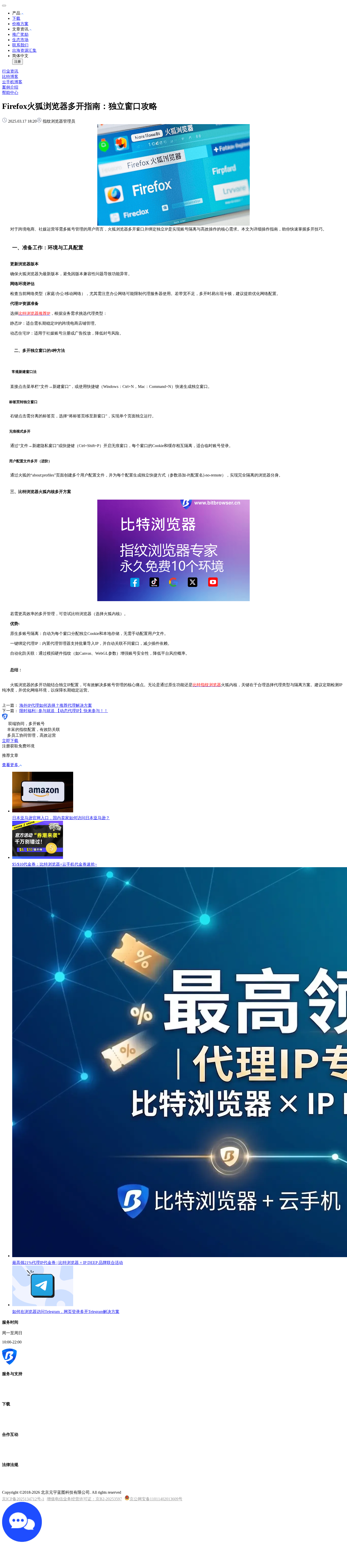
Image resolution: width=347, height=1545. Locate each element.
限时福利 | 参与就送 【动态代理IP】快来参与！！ (63, 711)
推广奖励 (20, 34)
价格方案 (20, 24)
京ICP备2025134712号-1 (23, 1499)
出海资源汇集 (24, 50)
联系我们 (20, 45)
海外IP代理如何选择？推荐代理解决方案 (55, 705)
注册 (17, 61)
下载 (16, 18)
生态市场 (20, 40)
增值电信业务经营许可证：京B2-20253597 (84, 1499)
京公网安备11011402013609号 (156, 1499)
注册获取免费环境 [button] (18, 746)
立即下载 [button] (10, 740)
